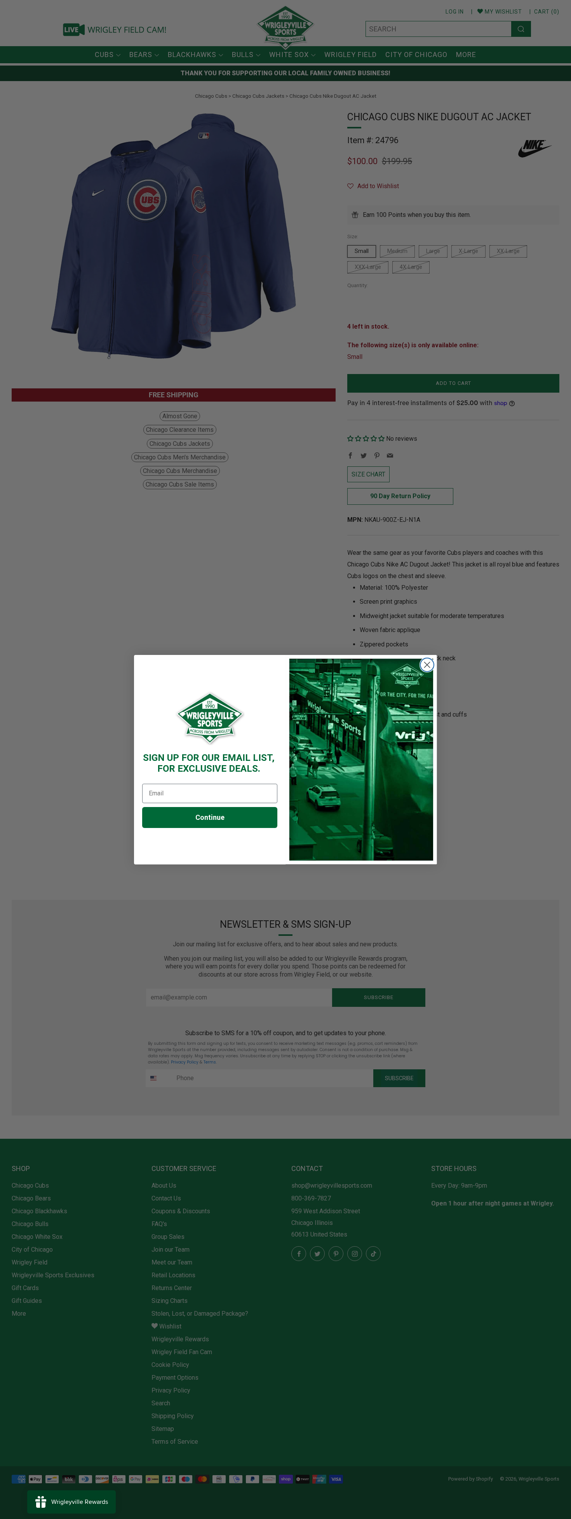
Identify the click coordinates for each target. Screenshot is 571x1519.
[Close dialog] (427, 665)
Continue (210, 817)
